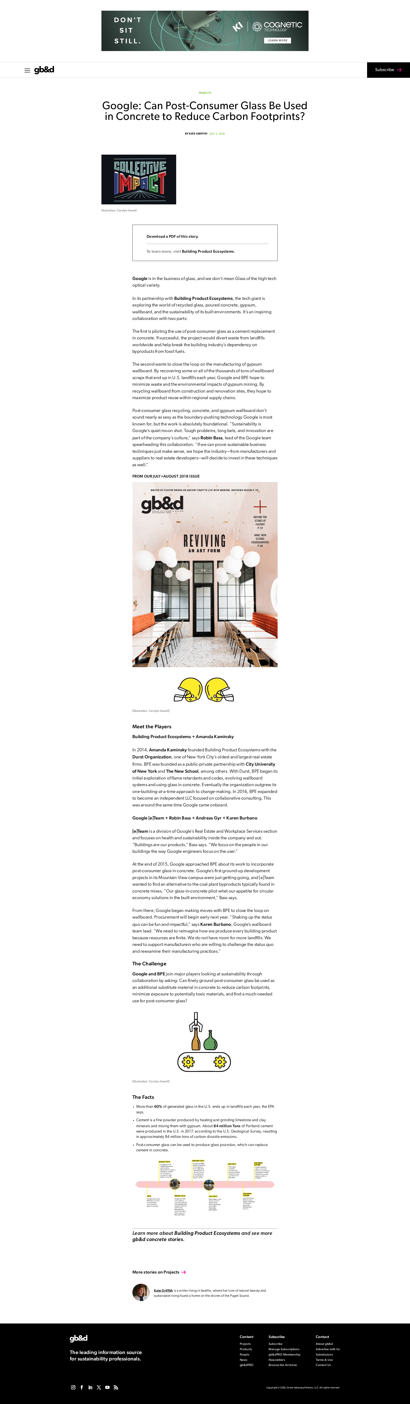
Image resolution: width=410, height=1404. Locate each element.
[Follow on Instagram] (73, 1387)
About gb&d (324, 1344)
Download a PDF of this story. (173, 236)
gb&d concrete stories (157, 1239)
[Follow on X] (98, 1387)
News (243, 1360)
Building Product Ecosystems (208, 251)
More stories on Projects (156, 1272)
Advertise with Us (328, 1349)
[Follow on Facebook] (81, 1387)
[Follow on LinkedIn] (90, 1387)
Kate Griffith (198, 134)
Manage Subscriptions (284, 1349)
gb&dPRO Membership (284, 1354)
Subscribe (381, 73)
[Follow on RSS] (116, 1387)
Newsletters (277, 1360)
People (244, 1354)
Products (246, 1349)
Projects (205, 93)
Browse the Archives (283, 1365)
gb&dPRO (246, 1365)
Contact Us (323, 1365)
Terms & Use (324, 1360)
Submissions (324, 1354)
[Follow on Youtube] (107, 1387)
